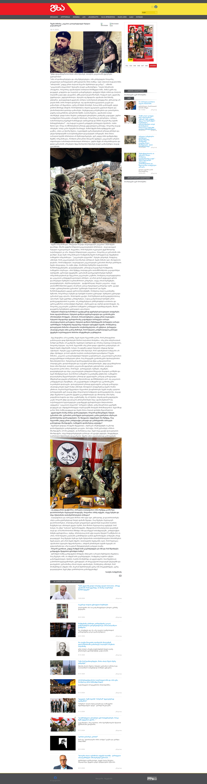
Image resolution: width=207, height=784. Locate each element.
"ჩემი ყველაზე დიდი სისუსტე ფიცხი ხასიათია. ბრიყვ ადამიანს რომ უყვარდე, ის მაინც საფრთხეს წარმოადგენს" (99, 588)
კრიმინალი (93, 17)
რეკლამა (108, 778)
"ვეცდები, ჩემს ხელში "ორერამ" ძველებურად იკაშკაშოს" (96, 700)
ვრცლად (119, 598)
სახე (131, 17)
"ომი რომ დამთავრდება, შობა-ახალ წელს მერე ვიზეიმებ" (97, 662)
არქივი (153, 66)
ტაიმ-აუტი (122, 17)
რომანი (139, 17)
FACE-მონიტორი (108, 17)
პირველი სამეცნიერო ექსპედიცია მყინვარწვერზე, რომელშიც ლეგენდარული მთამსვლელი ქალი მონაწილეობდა (146, 141)
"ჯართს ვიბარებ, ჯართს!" (88, 737)
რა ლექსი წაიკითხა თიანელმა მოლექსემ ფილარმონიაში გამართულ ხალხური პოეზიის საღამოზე (96, 644)
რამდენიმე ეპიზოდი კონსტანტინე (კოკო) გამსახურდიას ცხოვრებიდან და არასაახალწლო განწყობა (97, 625)
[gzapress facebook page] (155, 6)
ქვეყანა (76, 17)
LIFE (83, 17)
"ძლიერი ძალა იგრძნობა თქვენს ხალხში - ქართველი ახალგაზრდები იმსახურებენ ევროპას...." (99, 757)
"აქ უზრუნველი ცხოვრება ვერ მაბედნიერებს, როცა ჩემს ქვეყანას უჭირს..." (98, 719)
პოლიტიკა (65, 17)
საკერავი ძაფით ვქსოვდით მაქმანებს (93, 605)
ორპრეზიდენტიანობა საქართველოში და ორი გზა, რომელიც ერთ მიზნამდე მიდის (98, 681)
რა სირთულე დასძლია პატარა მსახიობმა (147, 102)
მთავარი (54, 17)
